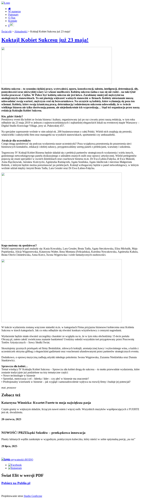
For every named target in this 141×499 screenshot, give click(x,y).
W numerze (14, 11)
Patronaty (13, 14)
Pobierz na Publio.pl (15, 483)
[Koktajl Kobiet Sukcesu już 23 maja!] (56, 82)
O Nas (11, 17)
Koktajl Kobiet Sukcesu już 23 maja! (45, 40)
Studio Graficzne (33, 496)
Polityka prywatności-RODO (17, 459)
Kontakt (12, 20)
